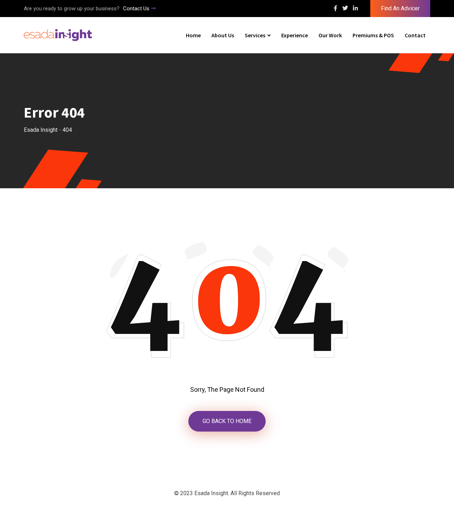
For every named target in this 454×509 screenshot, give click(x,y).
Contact (415, 35)
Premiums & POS (373, 35)
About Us (222, 35)
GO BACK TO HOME (227, 421)
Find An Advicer (400, 8)
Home (193, 35)
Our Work (330, 35)
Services (255, 35)
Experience (294, 35)
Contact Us (136, 8)
